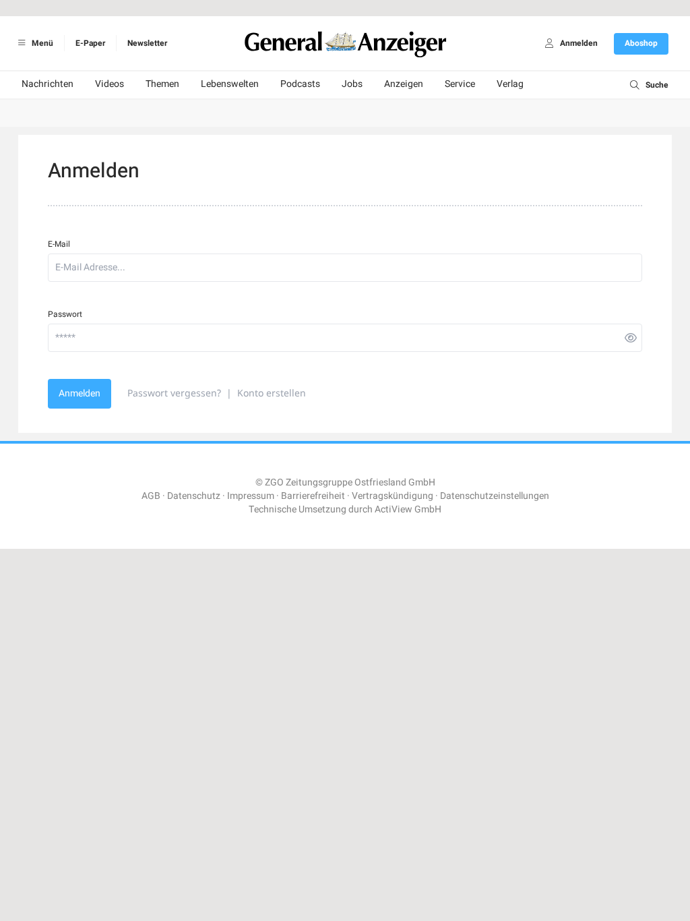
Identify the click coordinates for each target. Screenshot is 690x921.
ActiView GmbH (408, 509)
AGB (151, 496)
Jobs (352, 84)
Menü (41, 43)
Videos (109, 84)
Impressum (250, 496)
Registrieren (407, 704)
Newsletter (147, 43)
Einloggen (277, 704)
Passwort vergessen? (174, 392)
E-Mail (59, 244)
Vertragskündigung (392, 496)
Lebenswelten (230, 84)
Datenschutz (193, 496)
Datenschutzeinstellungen (494, 496)
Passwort (65, 314)
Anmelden (79, 393)
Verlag (510, 84)
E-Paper (90, 43)
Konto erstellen (271, 392)
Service (460, 84)
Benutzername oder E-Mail (276, 739)
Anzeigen (403, 84)
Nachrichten (47, 84)
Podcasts (300, 84)
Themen (162, 84)
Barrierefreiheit (313, 496)
